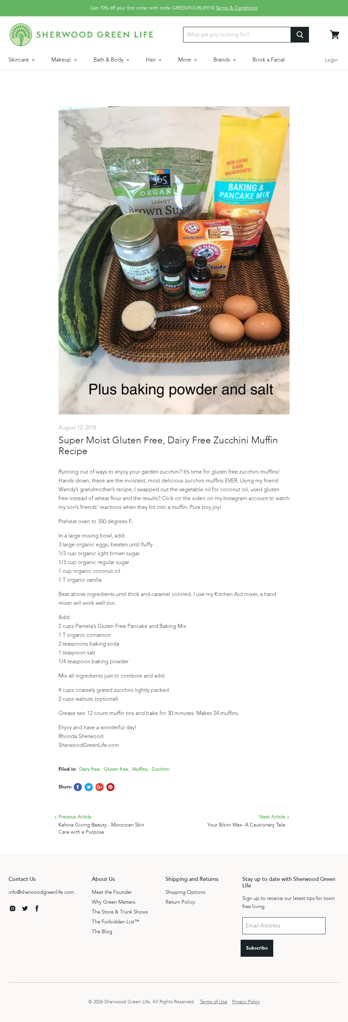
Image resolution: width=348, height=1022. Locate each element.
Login (331, 60)
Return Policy (180, 902)
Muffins (139, 769)
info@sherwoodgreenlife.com (41, 892)
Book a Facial (269, 59)
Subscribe (257, 948)
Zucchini (160, 769)
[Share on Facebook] (78, 787)
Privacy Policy (246, 1002)
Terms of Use (213, 1002)
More (185, 59)
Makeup (61, 59)
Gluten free (116, 769)
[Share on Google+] (99, 787)
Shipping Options (185, 892)
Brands (222, 59)
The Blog (102, 932)
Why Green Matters (113, 902)
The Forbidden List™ (115, 922)
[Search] (300, 34)
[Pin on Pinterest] (110, 787)
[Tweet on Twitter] (89, 787)
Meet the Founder (112, 892)
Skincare (19, 59)
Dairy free (89, 769)
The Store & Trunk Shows (120, 912)
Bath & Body (109, 59)
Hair (151, 59)
